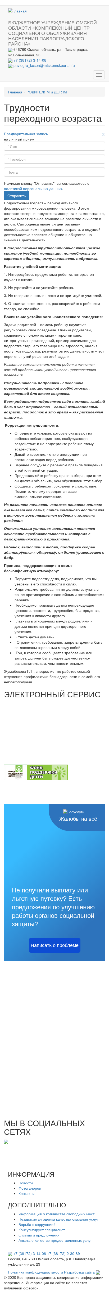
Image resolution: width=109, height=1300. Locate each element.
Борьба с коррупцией (37, 1224)
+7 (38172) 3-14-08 (29, 60)
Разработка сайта (80, 1272)
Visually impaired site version (30, 38)
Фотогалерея (30, 1188)
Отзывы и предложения (39, 1235)
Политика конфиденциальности (35, 1272)
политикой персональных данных (33, 188)
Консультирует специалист (42, 1229)
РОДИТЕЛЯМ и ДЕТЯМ (46, 91)
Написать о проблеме (55, 945)
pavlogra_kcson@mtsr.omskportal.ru (44, 65)
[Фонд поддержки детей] (36, 771)
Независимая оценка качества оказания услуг (58, 1219)
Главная (15, 91)
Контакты (26, 1193)
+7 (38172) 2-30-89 (63, 1253)
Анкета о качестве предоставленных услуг (55, 1240)
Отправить (16, 195)
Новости (26, 1182)
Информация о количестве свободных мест (56, 1213)
